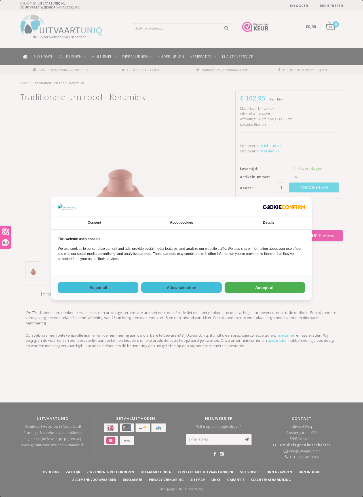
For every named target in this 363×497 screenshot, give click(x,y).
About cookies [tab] (181, 223)
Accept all (265, 287)
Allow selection (182, 287)
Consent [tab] (94, 223)
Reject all (98, 287)
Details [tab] (268, 223)
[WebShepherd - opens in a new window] (284, 207)
